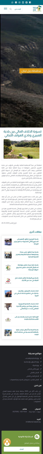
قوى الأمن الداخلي (33, 369)
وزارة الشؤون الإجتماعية (31, 362)
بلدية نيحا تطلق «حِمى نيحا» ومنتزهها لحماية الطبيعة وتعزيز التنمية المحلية (27, 254)
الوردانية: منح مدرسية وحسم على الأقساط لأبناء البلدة (26, 318)
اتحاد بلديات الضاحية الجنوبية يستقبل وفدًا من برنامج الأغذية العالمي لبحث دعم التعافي (27, 306)
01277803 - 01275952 (20, 411)
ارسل (22, 449)
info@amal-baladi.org (33, 422)
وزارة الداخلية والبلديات (32, 358)
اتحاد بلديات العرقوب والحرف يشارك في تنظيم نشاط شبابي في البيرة (26, 293)
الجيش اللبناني (34, 372)
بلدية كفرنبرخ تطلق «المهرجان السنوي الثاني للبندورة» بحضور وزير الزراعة (26, 241)
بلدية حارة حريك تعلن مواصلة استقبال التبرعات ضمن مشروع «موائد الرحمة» (27, 267)
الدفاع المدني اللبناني (32, 376)
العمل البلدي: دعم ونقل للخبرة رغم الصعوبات (24, 379)
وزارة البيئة (36, 365)
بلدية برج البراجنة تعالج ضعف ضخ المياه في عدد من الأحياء (26, 279)
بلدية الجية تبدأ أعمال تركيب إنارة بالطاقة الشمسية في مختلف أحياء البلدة (26, 332)
